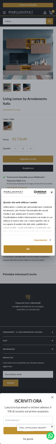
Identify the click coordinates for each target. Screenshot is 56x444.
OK (28, 249)
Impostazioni (40, 240)
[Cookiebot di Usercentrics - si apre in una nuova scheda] (34, 192)
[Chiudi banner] (52, 192)
